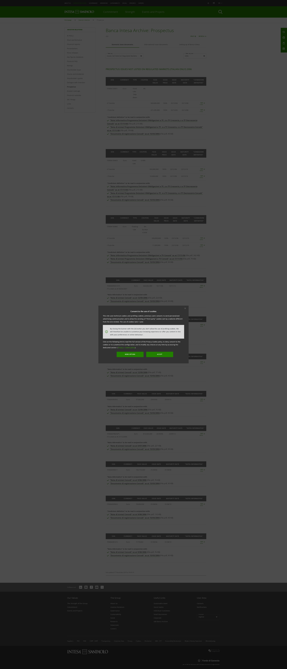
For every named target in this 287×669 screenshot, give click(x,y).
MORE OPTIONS (130, 354)
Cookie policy (130, 348)
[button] (185, 308)
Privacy (121, 348)
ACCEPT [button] (159, 354)
